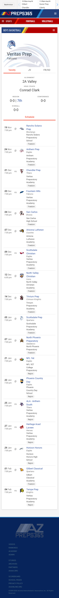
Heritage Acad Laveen (33, 427)
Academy (13, 551)
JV (29, 70)
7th (19, 101)
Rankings (13, 548)
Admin (11, 555)
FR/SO (47, 70)
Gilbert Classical (34, 470)
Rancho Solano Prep (34, 128)
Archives (13, 564)
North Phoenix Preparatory (33, 340)
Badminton (8, 5)
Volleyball (47, 21)
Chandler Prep (33, 171)
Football (30, 21)
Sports (9, 21)
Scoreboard (14, 576)
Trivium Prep (33, 298)
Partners (13, 567)
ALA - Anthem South (33, 404)
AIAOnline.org (15, 587)
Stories (12, 560)
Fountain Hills (33, 192)
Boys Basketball (12, 30)
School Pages (15, 580)
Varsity (12, 70)
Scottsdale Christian (31, 253)
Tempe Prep (32, 490)
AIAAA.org (13, 571)
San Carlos (31, 213)
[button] (57, 4)
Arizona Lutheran (35, 231)
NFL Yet (30, 359)
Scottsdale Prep (34, 318)
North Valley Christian (32, 276)
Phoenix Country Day (34, 381)
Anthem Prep (32, 150)
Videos (12, 544)
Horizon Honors (34, 449)
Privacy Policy (16, 583)
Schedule (29, 117)
